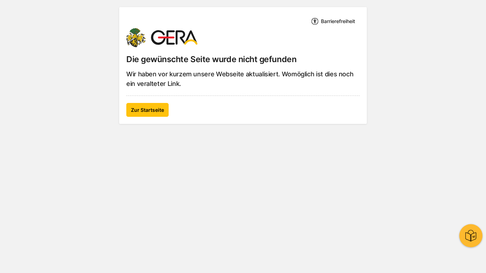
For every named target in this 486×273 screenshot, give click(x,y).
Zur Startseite (147, 110)
